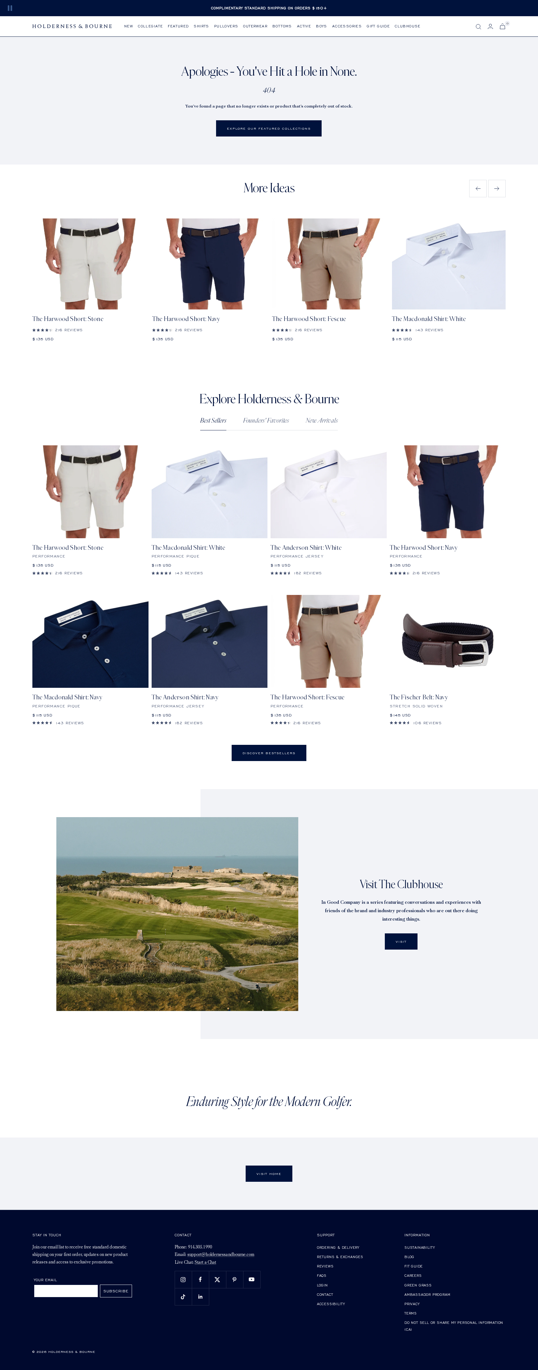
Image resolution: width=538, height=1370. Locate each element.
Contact (325, 1294)
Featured (178, 26)
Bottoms (282, 26)
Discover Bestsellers (269, 753)
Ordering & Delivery (338, 1247)
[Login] (490, 26)
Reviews (325, 1266)
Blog (409, 1256)
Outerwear (255, 26)
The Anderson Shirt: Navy (185, 697)
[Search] (478, 27)
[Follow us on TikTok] (183, 1296)
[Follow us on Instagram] (183, 1279)
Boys (321, 26)
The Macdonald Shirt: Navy (67, 697)
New (128, 26)
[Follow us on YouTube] (251, 1279)
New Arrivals (322, 420)
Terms (410, 1313)
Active (304, 26)
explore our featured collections (269, 128)
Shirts (201, 26)
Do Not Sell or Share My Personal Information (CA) (453, 1326)
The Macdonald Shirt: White (429, 319)
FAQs (322, 1275)
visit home (269, 1173)
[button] (478, 188)
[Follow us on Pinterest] (234, 1279)
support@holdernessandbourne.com (220, 1255)
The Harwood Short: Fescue (309, 319)
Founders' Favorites (266, 420)
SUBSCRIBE (116, 1291)
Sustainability (419, 1247)
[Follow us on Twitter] (217, 1279)
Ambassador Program (427, 1294)
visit (401, 941)
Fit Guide (413, 1266)
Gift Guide (378, 26)
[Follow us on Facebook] (200, 1279)
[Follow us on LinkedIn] (200, 1296)
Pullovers (226, 26)
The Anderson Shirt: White (306, 547)
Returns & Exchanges (340, 1256)
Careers (413, 1275)
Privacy (412, 1303)
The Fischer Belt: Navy (419, 697)
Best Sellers (213, 420)
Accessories (347, 26)
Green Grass (418, 1285)
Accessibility (331, 1303)
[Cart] (502, 26)
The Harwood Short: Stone (67, 319)
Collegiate (150, 26)
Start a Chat (205, 1262)
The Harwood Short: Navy (186, 319)
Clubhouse (408, 26)
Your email (45, 1279)
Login (322, 1285)
